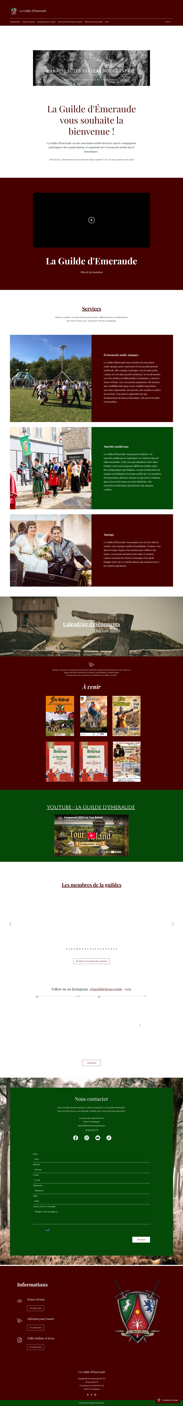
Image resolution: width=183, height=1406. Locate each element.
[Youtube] (97, 1137)
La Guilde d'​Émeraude (32, 11)
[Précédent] (10, 924)
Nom (35, 1154)
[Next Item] (140, 1026)
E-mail (35, 1175)
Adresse (36, 1165)
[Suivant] (173, 924)
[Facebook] (75, 1137)
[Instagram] (86, 1137)
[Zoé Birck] (85, 949)
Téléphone (37, 1185)
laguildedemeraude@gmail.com (91, 1126)
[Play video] (91, 220)
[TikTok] (108, 1137)
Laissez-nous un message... (44, 1206)
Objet (35, 1196)
